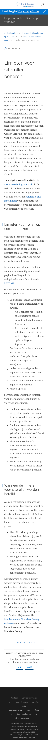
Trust (28, 710)
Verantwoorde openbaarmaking (24, 706)
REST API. (9, 283)
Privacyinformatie (21, 702)
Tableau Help (12, 33)
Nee (28, 668)
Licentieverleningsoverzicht (18, 184)
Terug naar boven (25, 643)
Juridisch (14, 698)
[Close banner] (44, 11)
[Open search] (42, 4)
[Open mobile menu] (6, 4)
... (19, 36)
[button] (5, 48)
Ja (18, 668)
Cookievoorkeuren (24, 714)
